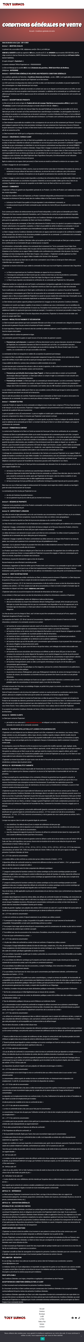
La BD (42, 1316)
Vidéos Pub (42, 1322)
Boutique (42, 1314)
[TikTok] (79, 1318)
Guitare (42, 1324)
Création (42, 1311)
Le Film (42, 1319)
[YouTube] (76, 1318)
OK (43, 1339)
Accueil (42, 1309)
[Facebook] (73, 1318)
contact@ (34, 722)
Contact (42, 1327)
